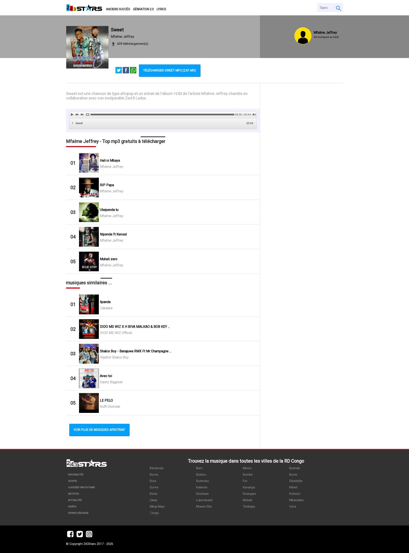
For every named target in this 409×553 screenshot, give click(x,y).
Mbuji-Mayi (157, 506)
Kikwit (293, 487)
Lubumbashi (204, 500)
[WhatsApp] (133, 70)
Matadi (247, 500)
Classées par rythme (81, 487)
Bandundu (157, 468)
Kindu (153, 494)
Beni (199, 468)
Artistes (73, 493)
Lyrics (161, 9)
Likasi (153, 500)
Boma (154, 474)
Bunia (293, 474)
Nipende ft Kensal (113, 234)
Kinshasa (202, 494)
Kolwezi (294, 494)
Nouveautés (76, 474)
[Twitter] (118, 70)
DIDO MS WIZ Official (116, 333)
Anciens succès (118, 9)
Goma (154, 487)
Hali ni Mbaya (110, 160)
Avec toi (106, 376)
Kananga (249, 487)
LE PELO (106, 400)
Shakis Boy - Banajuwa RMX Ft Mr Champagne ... (135, 351)
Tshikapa (249, 506)
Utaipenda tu (109, 210)
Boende (294, 468)
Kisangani (249, 494)
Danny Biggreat (111, 382)
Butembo (202, 481)
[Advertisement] (301, 266)
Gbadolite (295, 481)
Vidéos (72, 506)
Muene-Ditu (204, 506)
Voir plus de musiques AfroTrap (99, 430)
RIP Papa (107, 185)
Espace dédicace (78, 513)
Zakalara (106, 308)
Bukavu (201, 474)
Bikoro (247, 468)
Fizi (245, 481)
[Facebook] (126, 70)
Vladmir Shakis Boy (114, 357)
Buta (153, 481)
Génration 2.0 (143, 9)
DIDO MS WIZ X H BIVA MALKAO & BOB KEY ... (135, 327)
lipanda (105, 302)
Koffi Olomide (110, 407)
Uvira (292, 506)
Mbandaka (296, 500)
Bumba (248, 474)
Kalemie (201, 487)
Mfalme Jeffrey (122, 37)
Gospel (72, 481)
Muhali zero (108, 259)
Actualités (75, 500)
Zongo (154, 513)
